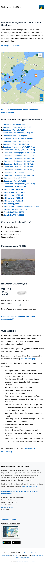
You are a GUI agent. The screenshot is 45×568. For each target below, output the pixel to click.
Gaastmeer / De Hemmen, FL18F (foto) (19, 170)
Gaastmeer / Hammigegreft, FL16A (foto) (19, 147)
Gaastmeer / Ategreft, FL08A (14, 130)
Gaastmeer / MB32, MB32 (14, 172)
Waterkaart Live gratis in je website (13, 491)
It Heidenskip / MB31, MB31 (14, 201)
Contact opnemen (7, 507)
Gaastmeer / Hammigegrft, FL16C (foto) (19, 153)
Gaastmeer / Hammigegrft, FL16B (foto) (19, 150)
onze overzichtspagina (29, 359)
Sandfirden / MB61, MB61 (14, 215)
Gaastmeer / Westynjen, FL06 (14, 124)
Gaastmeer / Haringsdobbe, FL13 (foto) (19, 184)
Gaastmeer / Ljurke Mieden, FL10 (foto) (18, 133)
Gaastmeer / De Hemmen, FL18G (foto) (19, 175)
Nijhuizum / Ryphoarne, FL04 (15, 209)
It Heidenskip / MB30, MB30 (14, 198)
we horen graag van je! (29, 486)
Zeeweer (38, 553)
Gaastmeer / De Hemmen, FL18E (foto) (19, 167)
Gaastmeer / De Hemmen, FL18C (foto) (19, 161)
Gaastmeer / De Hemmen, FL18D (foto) (19, 164)
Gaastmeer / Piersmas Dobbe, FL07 (17, 127)
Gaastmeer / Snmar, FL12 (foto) (15, 136)
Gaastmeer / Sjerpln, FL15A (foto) (16, 141)
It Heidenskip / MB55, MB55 (14, 192)
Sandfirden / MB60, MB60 (14, 212)
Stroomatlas (6, 555)
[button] (30, 84)
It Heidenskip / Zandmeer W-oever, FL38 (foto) (22, 206)
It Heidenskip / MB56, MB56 (14, 195)
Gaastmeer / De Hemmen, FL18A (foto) (19, 155)
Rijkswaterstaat (39, 103)
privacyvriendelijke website (26, 562)
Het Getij (15, 555)
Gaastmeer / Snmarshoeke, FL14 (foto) (18, 138)
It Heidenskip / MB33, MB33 (14, 189)
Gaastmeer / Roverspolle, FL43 (16, 187)
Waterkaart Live (29, 553)
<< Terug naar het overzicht (11, 45)
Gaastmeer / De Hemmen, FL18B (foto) (19, 158)
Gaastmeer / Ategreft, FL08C (15, 181)
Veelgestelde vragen (8, 519)
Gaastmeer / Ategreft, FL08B (15, 178)
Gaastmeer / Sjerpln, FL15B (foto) (16, 144)
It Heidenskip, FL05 (11, 204)
